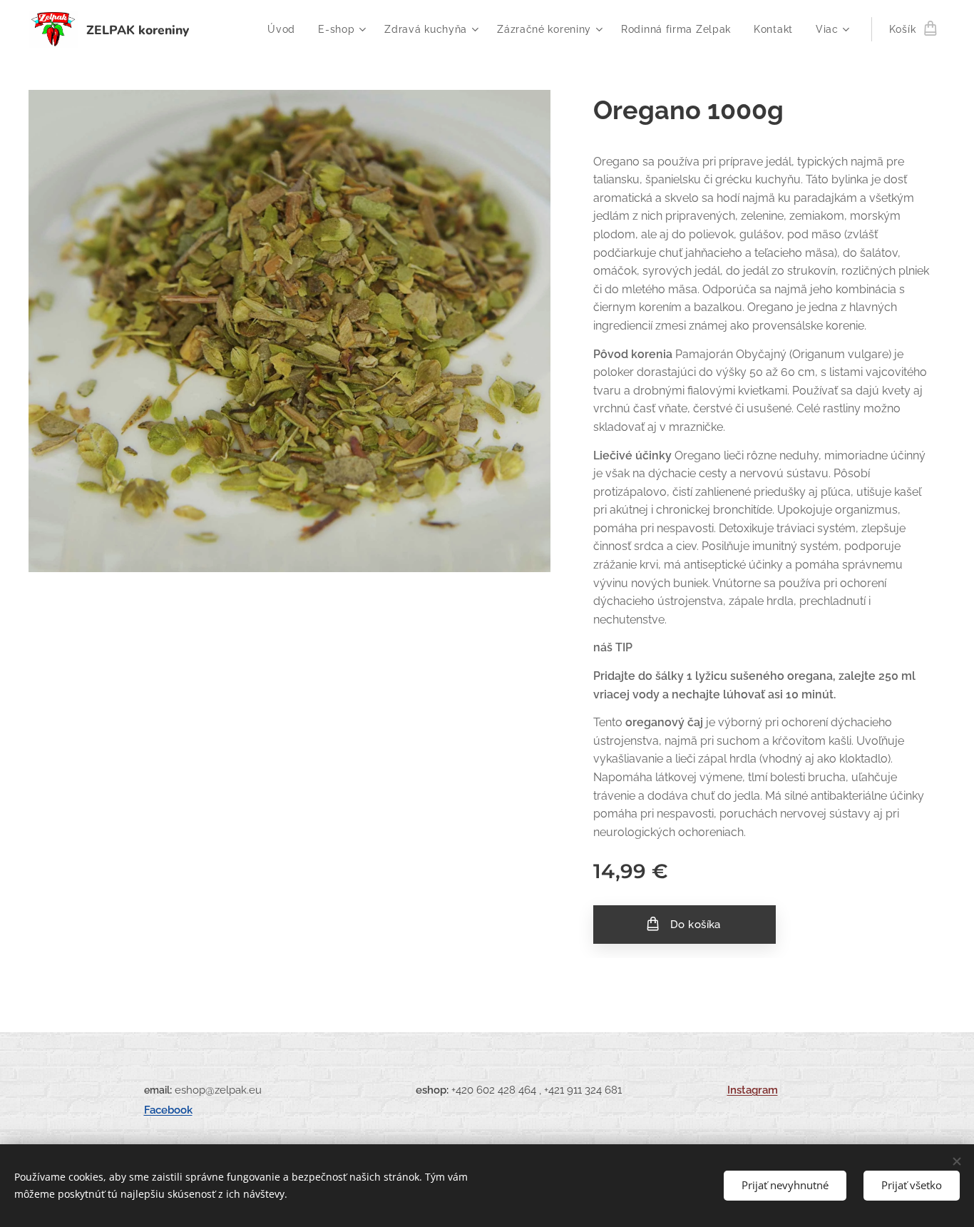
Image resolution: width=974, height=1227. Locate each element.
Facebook (168, 1109)
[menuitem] (285, 29)
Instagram (752, 1089)
